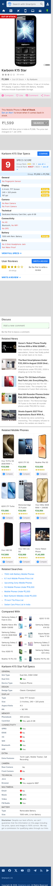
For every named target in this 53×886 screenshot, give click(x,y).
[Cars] (40, 11)
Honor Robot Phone (40, 550)
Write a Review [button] (40, 261)
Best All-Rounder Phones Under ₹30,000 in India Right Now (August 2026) (33, 396)
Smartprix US (7, 878)
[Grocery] (47, 11)
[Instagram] (28, 870)
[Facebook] (9, 870)
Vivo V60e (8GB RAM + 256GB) (42, 506)
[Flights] (18, 11)
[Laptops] (32, 11)
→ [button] (11, 277)
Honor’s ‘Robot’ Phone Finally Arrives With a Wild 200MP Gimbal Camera (32, 345)
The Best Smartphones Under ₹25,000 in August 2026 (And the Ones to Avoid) (32, 362)
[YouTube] (22, 870)
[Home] (3, 11)
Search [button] (38, 123)
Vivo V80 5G (6, 550)
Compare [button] (43, 154)
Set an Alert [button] (7, 112)
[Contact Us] (3, 870)
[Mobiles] (25, 11)
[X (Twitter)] (16, 870)
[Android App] (47, 870)
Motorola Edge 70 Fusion (24, 506)
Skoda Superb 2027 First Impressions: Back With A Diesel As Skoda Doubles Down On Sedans (33, 413)
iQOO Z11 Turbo (8, 506)
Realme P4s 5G (41, 462)
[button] (25, 253)
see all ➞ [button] (42, 164)
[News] (11, 11)
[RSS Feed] (41, 870)
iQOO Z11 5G (23, 462)
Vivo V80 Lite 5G (24, 550)
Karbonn (33, 79)
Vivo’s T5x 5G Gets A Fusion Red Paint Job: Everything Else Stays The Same (33, 379)
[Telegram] (35, 870)
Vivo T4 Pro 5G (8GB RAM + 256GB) (7, 462)
